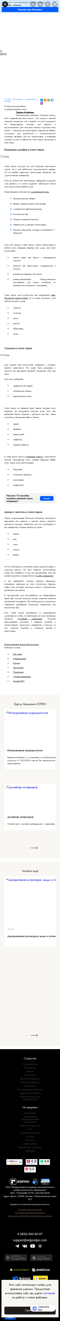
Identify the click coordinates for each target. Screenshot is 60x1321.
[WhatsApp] (48, 100)
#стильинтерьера (11, 644)
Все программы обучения (30, 1089)
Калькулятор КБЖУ (30, 1093)
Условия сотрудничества (30, 1209)
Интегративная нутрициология (25, 750)
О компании (30, 1113)
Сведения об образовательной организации (30, 1119)
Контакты (30, 1140)
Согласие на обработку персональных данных (30, 1216)
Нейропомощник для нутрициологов (30, 1098)
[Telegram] (52, 100)
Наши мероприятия (30, 1082)
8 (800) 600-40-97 (30, 1234)
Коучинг (16, 663)
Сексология (18, 667)
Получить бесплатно (47, 499)
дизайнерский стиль (40, 191)
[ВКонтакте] (41, 100)
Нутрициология (19, 658)
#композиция (33, 644)
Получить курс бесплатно (30, 9)
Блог (30, 1129)
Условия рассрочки (30, 1133)
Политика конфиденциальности (30, 1213)
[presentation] (25, 848)
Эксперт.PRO (19, 681)
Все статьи (17, 654)
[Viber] (41, 103)
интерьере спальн (33, 456)
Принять (30, 1310)
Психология (18, 672)
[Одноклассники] (45, 100)
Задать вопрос (30, 1143)
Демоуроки (30, 1086)
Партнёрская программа (30, 1147)
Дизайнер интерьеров (30, 618)
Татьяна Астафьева (25, 112)
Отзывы (30, 1136)
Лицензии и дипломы (30, 1125)
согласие (49, 1293)
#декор (23, 644)
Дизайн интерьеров (44, 575)
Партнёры (30, 1151)
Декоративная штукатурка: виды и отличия (32, 936)
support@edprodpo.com (30, 1240)
